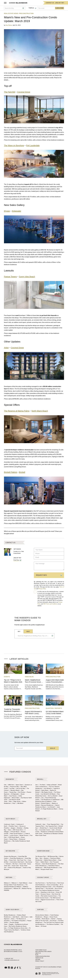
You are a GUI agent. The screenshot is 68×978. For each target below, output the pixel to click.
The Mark (41, 784)
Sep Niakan (9, 25)
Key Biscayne (10, 851)
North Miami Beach (40, 411)
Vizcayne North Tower (46, 869)
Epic (40, 858)
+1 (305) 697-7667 (8, 958)
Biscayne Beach (14, 790)
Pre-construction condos (43, 951)
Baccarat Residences (46, 805)
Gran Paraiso (12, 796)
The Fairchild (9, 92)
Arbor (6, 348)
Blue (10, 801)
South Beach (10, 818)
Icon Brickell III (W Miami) (48, 794)
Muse (12, 918)
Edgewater (16, 211)
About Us (38, 953)
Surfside (40, 909)
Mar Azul (15, 863)
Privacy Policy (42, 588)
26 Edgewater (14, 794)
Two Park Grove (50, 883)
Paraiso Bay (12, 792)
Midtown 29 (16, 888)
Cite (5, 784)
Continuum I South (9, 824)
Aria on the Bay (20, 788)
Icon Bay (11, 788)
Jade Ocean (24, 917)
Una (42, 797)
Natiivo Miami (44, 862)
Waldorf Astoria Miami (49, 860)
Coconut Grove (23, 92)
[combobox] (34, 635)
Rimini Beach (45, 918)
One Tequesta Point (51, 826)
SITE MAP (37, 959)
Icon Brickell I (51, 807)
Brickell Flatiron (10, 472)
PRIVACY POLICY (39, 961)
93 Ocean (43, 926)
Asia (43, 824)
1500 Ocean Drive (17, 830)
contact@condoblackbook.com (11, 960)
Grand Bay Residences (16, 858)
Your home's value (40, 950)
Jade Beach (15, 917)
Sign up (52, 748)
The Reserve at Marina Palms (16, 411)
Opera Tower (19, 784)
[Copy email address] (20, 560)
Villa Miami (19, 803)
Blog (36, 954)
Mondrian (19, 828)
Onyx (13, 803)
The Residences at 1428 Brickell (49, 799)
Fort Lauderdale (33, 145)
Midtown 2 (7, 883)
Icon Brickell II (47, 788)
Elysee (7, 211)
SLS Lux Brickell (52, 796)
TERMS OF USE (39, 958)
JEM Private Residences (50, 867)
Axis (36, 784)
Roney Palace (12, 839)
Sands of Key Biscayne (14, 867)
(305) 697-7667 (17, 557)
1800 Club (10, 784)
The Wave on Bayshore (14, 145)
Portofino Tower (13, 826)
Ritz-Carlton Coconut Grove (48, 896)
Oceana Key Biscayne (10, 856)
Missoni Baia (15, 797)
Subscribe (59, 8)
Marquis (46, 858)
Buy (19, 631)
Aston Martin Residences (48, 863)
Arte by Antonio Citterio (41, 915)
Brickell (22, 472)
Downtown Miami (43, 851)
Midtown (9, 877)
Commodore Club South (16, 862)
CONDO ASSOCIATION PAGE (42, 956)
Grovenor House (45, 894)
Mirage (45, 917)
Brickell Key (41, 818)
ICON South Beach (13, 837)
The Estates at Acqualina (18, 920)
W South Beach (14, 831)
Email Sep (16, 560)
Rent (28, 631)
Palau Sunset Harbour (16, 833)
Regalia (11, 924)
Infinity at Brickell (51, 784)
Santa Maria (44, 790)
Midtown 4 (14, 883)
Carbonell (38, 824)
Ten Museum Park (40, 856)
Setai (9, 830)
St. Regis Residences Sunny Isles (17, 928)
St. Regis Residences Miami (48, 809)
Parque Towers (10, 276)
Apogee (12, 828)
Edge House (16, 801)
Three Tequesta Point (52, 824)
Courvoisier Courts (44, 830)
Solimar (52, 918)
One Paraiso (21, 792)
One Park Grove (40, 883)
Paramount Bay (14, 786)
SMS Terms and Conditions (50, 604)
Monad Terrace (23, 835)
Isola (52, 830)
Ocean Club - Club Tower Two (17, 860)
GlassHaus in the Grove (47, 892)
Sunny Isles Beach (27, 276)
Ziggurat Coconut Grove (47, 899)
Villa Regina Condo (46, 792)
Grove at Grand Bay (52, 884)
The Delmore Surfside (52, 924)
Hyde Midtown (22, 883)
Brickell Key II (43, 828)
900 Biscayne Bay (52, 856)
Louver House (13, 835)
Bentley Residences (9, 915)
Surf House (52, 920)
